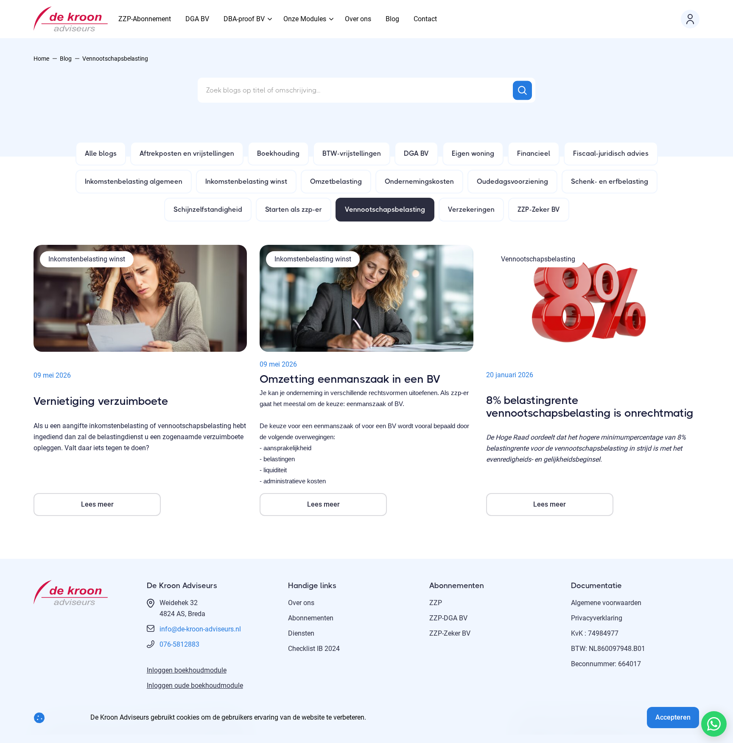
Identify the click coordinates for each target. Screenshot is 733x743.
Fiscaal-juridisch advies (611, 153)
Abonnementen (310, 618)
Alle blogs (101, 153)
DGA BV (197, 19)
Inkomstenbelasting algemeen (133, 181)
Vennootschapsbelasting (385, 209)
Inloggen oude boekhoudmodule (195, 685)
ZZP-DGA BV (448, 618)
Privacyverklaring (596, 618)
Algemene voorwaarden (606, 603)
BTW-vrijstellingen (351, 153)
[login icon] (690, 19)
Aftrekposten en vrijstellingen (187, 153)
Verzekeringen (471, 209)
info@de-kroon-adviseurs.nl (200, 629)
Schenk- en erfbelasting (609, 181)
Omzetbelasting (336, 181)
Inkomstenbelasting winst (246, 181)
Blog (392, 19)
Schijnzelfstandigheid (207, 209)
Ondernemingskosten (419, 181)
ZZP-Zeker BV (539, 209)
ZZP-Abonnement (144, 19)
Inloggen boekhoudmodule (187, 670)
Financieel (533, 153)
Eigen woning (473, 153)
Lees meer (97, 504)
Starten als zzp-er (293, 209)
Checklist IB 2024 (314, 649)
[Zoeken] (522, 90)
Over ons (358, 19)
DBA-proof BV (244, 19)
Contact (425, 19)
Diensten (301, 633)
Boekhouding (278, 153)
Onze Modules (304, 19)
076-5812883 (179, 644)
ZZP (435, 603)
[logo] (71, 18)
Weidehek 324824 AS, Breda (182, 608)
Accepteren (673, 717)
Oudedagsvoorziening (512, 181)
